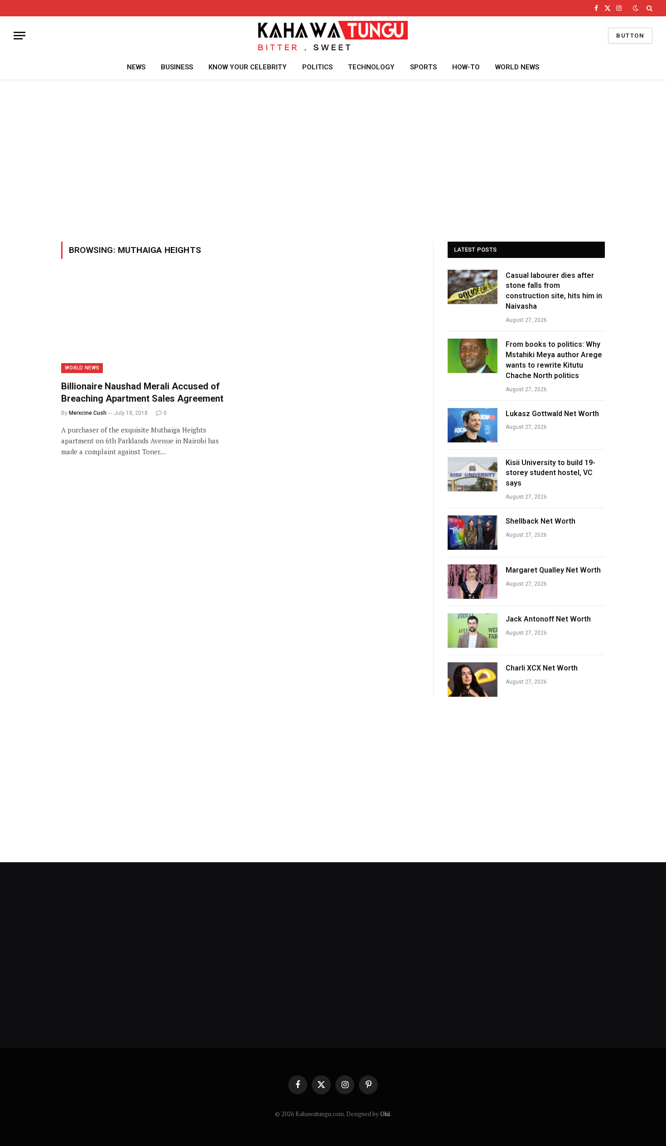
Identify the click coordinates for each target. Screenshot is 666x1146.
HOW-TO (466, 67)
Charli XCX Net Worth (542, 668)
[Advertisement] (333, 159)
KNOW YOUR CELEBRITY (247, 67)
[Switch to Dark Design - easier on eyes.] (636, 8)
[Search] (648, 8)
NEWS (136, 67)
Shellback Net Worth (540, 521)
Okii (385, 1114)
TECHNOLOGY (371, 67)
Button (630, 35)
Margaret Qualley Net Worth (553, 570)
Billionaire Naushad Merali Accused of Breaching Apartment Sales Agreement (142, 392)
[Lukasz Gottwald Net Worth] (472, 425)
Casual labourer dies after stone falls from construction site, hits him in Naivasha (554, 291)
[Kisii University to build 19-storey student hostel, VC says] (472, 474)
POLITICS (317, 67)
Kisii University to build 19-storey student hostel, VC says (550, 473)
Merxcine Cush (87, 413)
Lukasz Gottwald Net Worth (552, 413)
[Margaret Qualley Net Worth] (472, 581)
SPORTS (423, 67)
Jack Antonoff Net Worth (548, 619)
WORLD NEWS (517, 67)
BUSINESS (177, 67)
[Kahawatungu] (333, 35)
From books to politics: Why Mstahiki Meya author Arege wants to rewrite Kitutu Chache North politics (554, 360)
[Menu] (19, 35)
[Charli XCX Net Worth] (472, 679)
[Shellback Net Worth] (472, 532)
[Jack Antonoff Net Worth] (472, 630)
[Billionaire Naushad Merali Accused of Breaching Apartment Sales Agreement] (146, 325)
